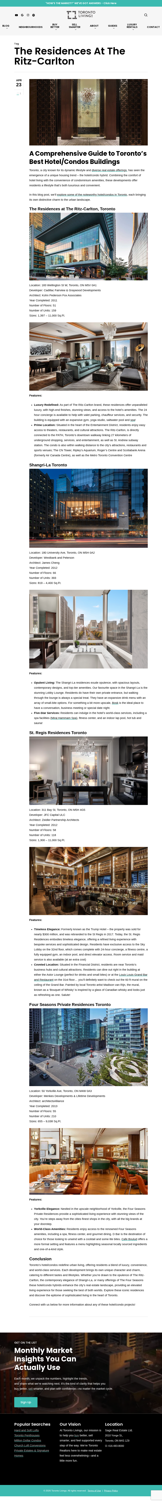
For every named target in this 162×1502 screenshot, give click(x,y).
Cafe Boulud (129, 1239)
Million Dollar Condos (27, 1440)
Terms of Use (94, 1490)
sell (30, 1388)
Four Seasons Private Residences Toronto (70, 1004)
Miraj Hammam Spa (63, 718)
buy (76, 1435)
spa (132, 420)
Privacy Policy (111, 1490)
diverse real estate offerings (109, 170)
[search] (146, 15)
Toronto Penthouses (27, 1435)
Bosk (115, 702)
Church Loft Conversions (30, 1445)
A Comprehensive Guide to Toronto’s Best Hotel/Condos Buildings (88, 157)
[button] (26, 1402)
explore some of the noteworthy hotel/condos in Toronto (92, 194)
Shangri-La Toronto (48, 465)
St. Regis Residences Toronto (58, 732)
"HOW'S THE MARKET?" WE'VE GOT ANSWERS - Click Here (81, 3)
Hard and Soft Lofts (26, 1430)
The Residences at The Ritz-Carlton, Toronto (72, 209)
